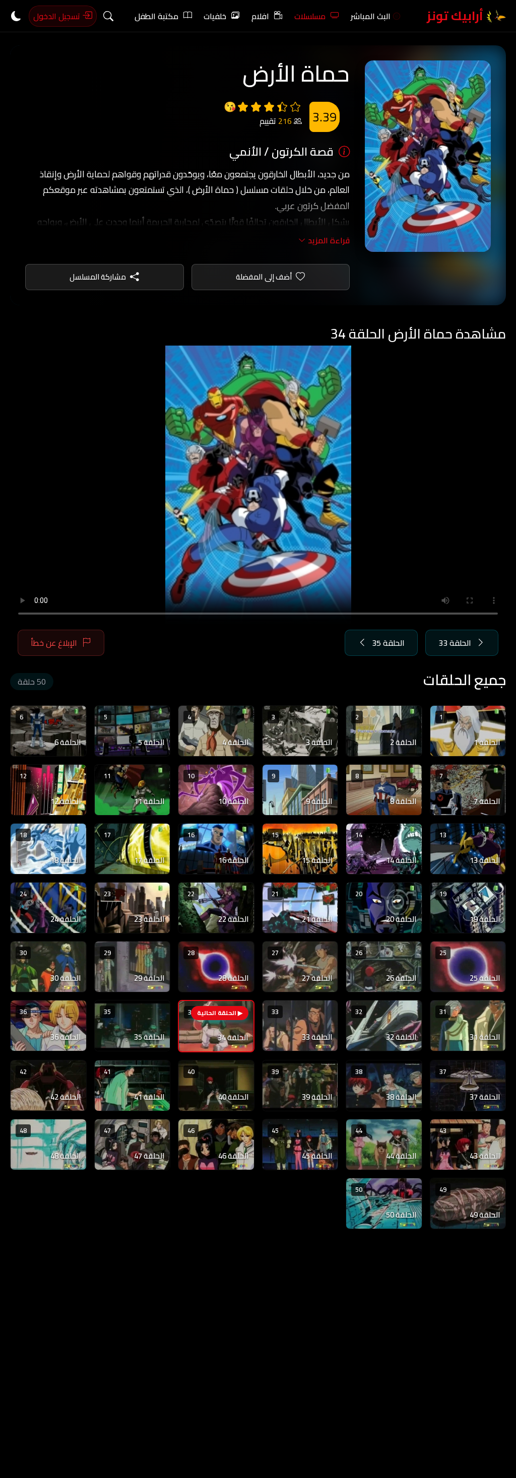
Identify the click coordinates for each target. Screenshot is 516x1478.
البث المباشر (371, 16)
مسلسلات (310, 16)
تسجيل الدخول (57, 16)
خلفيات (215, 16)
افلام (260, 16)
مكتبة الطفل (156, 16)
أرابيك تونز (456, 16)
